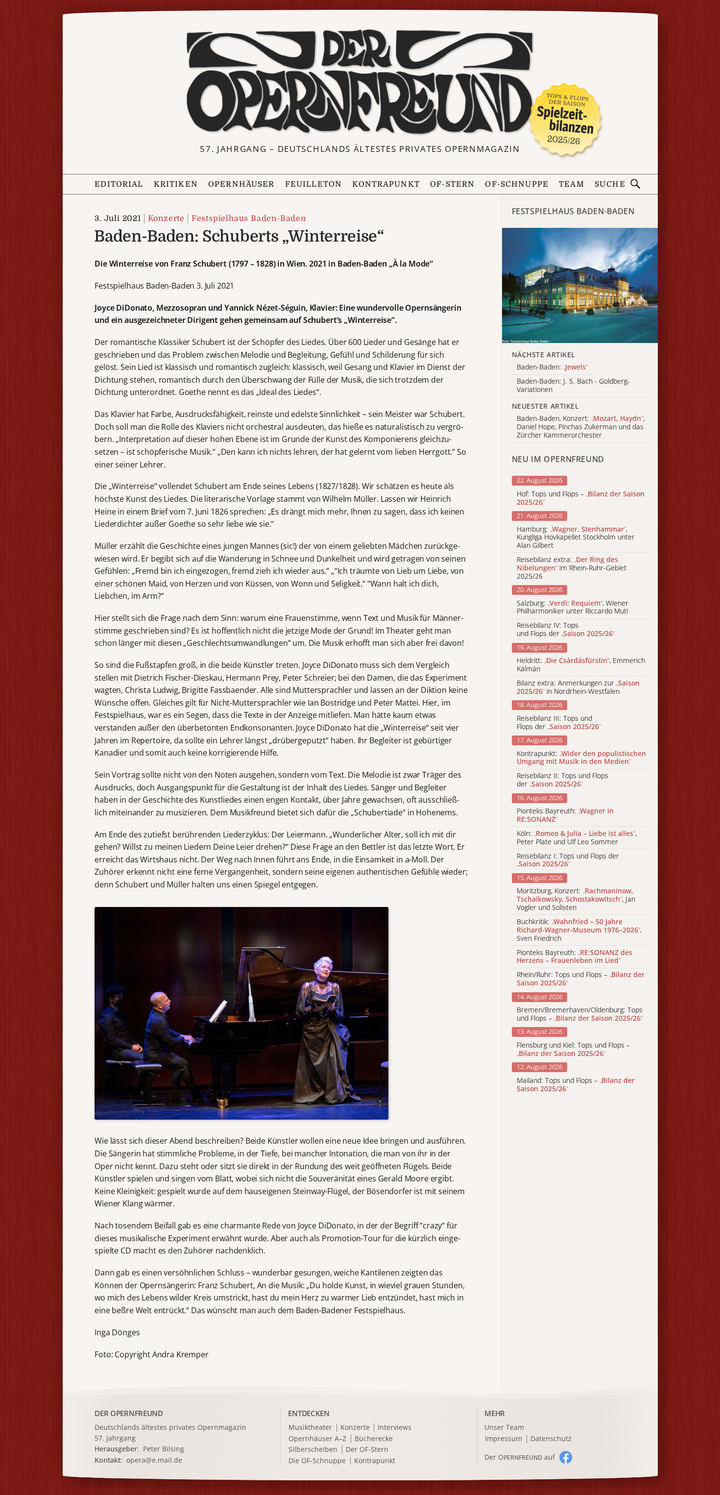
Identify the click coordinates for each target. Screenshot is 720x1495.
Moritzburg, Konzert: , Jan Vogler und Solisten (576, 899)
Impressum (503, 1439)
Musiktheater (310, 1427)
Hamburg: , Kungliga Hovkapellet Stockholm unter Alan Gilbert (576, 537)
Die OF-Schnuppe (317, 1461)
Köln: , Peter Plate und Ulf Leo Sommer (577, 838)
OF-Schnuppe (517, 184)
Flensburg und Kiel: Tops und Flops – (573, 1049)
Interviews (394, 1427)
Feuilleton (313, 184)
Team (571, 184)
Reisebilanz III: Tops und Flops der (559, 722)
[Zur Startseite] (360, 82)
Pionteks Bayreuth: (565, 815)
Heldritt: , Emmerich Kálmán (581, 665)
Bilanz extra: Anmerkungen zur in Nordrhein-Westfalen (578, 687)
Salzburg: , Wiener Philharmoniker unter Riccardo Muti (572, 607)
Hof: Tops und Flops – (581, 498)
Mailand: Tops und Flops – (576, 1085)
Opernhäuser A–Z (317, 1439)
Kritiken (176, 184)
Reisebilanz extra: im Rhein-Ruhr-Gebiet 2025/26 (571, 568)
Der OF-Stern (367, 1450)
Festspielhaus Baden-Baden (249, 218)
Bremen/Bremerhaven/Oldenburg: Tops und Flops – (580, 1014)
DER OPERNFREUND (129, 1413)
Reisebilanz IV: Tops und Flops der (566, 629)
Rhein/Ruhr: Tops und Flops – (581, 979)
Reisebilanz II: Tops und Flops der (562, 780)
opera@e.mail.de (154, 1460)
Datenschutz (551, 1439)
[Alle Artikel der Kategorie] (580, 285)
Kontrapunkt (386, 184)
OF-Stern (452, 184)
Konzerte (166, 218)
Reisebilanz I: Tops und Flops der (568, 860)
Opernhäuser (241, 184)
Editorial (119, 184)
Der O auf (519, 1457)
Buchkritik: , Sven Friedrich (579, 930)
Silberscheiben (312, 1450)
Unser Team (504, 1427)
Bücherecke (374, 1439)
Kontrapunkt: (581, 758)
